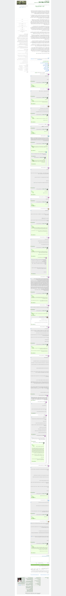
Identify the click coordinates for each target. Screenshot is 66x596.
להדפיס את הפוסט (46, 69)
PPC (40, 59)
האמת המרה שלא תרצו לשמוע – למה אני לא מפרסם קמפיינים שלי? (22, 31)
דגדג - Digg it (46, 66)
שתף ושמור (47, 70)
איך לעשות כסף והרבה (38, 581)
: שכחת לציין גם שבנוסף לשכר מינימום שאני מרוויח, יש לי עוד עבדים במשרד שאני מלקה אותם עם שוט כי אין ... (29, 582)
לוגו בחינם (40, 582)
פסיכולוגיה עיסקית (21, 68)
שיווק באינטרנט (21, 69)
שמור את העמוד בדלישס (45, 65)
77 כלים (40, 585)
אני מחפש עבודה (39, 584)
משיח (47, 276)
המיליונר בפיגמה (44, 82)
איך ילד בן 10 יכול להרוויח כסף (38, 578)
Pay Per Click (39, 59)
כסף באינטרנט (21, 66)
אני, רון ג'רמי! (26, 52)
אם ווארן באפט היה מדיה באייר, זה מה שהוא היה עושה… (23, 53)
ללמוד (31, 536)
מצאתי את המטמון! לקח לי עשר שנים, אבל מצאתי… (22, 55)
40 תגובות (37, 6)
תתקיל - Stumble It (46, 67)
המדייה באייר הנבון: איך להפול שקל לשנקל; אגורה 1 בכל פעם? (22, 50)
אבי (47, 135)
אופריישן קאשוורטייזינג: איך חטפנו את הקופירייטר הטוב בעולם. (23, 56)
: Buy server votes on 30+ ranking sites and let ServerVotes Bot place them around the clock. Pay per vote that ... (22, 47)
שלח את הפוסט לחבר (46, 68)
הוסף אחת (36, 72)
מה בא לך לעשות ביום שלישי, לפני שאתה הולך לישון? (22, 27)
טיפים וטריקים (21, 65)
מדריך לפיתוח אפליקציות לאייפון (38, 580)
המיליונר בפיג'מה (44, 2)
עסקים (27, 68)
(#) (31, 84)
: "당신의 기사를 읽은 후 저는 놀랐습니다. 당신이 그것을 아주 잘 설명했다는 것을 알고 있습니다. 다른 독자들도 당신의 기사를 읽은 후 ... (22, 39)
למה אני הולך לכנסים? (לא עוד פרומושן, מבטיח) (23, 58)
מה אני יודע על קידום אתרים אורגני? (22, 23)
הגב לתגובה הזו (33, 81)
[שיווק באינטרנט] (21, 3)
